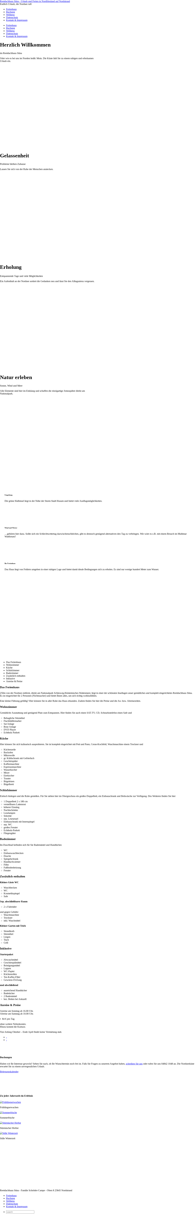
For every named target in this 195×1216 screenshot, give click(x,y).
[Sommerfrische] (8, 1112)
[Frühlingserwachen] (10, 1102)
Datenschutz (12, 17)
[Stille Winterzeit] (9, 1133)
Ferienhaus (11, 9)
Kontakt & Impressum (16, 20)
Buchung (10, 12)
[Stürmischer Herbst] (10, 1123)
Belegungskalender (9, 1071)
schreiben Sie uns (134, 1063)
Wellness (10, 14)
